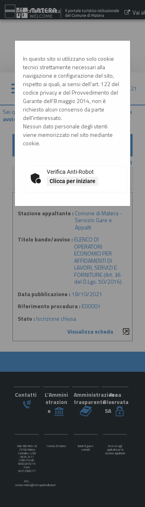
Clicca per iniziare (72, 181)
